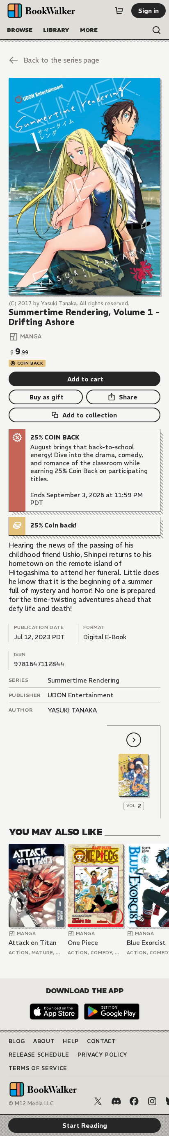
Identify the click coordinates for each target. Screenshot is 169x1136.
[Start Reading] (85, 186)
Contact (101, 1041)
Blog (17, 1041)
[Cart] (119, 11)
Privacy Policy (103, 1054)
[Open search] (157, 30)
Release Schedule (39, 1054)
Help (71, 1041)
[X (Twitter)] (98, 1101)
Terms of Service (38, 1068)
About (44, 1041)
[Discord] (116, 1101)
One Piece (83, 943)
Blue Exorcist (146, 943)
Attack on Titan (33, 943)
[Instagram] (152, 1101)
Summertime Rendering (83, 680)
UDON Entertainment (81, 695)
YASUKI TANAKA (72, 710)
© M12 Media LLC (31, 1103)
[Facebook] (134, 1101)
